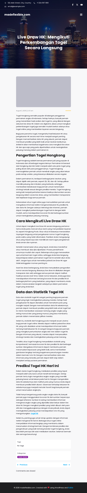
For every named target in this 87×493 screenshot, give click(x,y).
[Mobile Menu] (81, 14)
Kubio (70, 487)
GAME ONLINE (22, 457)
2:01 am (30, 111)
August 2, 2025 (21, 111)
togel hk (34, 413)
